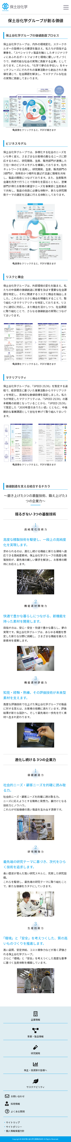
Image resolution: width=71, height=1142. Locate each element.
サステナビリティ (35, 1087)
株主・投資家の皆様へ (35, 1070)
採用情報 (15, 1103)
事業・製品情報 (35, 1036)
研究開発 (35, 1053)
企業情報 (35, 1019)
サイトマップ (13, 1122)
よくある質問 (18, 1111)
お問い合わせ (18, 1096)
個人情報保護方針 (15, 1131)
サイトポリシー (14, 1126)
